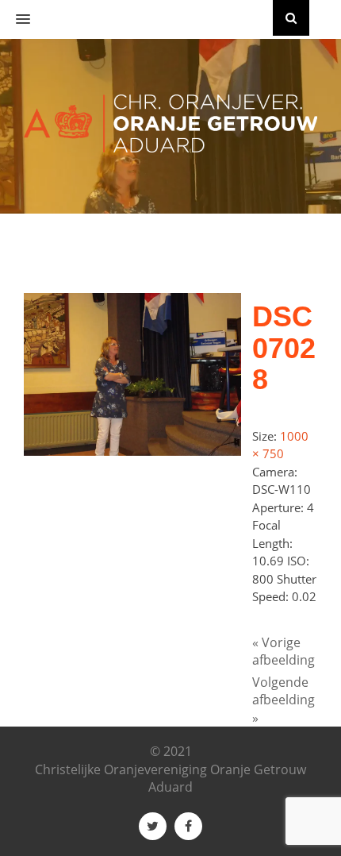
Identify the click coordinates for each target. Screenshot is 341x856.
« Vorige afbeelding (283, 651)
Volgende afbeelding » (283, 700)
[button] (15, 19)
